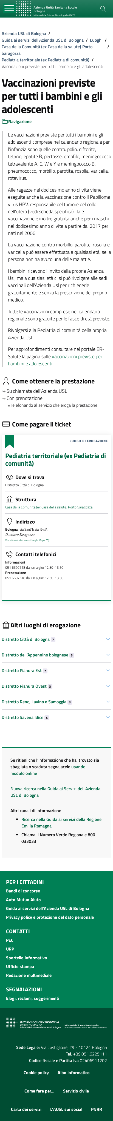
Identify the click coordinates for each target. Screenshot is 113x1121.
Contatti (18, 931)
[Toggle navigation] (9, 8)
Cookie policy (36, 1072)
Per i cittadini (25, 882)
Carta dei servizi (26, 1109)
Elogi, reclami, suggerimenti (32, 998)
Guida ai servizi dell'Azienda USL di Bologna (43, 40)
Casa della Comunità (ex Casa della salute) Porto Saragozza (47, 49)
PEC (9, 940)
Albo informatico (74, 1072)
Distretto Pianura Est (24, 670)
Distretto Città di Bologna (28, 639)
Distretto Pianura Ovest (26, 686)
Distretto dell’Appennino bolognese (37, 654)
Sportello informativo (26, 957)
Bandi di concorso (23, 890)
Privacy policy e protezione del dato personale (50, 917)
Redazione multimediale (29, 975)
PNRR (96, 1109)
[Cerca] (103, 8)
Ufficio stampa (20, 966)
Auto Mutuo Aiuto (23, 899)
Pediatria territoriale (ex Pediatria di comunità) (45, 59)
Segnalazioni (24, 989)
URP (10, 949)
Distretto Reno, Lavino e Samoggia (36, 701)
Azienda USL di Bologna (24, 33)
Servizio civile (76, 1091)
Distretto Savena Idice (25, 717)
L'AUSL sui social (66, 1109)
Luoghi (96, 40)
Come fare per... (39, 1091)
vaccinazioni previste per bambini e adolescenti (55, 360)
